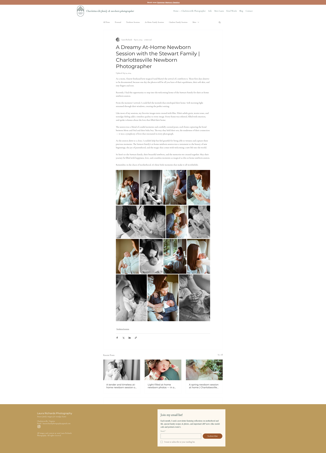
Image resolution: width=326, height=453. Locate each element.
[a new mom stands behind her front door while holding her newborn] (204, 370)
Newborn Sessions (133, 22)
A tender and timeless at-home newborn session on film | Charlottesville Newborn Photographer (121, 386)
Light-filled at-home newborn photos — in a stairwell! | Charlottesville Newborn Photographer (162, 386)
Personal (118, 22)
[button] (210, 11)
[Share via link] (136, 337)
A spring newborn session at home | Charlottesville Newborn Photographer (204, 386)
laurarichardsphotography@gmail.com (56, 423)
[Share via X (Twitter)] (123, 337)
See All (220, 355)
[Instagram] (39, 426)
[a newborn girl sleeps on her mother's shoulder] (163, 370)
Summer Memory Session (168, 2)
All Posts (106, 22)
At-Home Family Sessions (154, 22)
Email (163, 431)
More (194, 22)
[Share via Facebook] (117, 337)
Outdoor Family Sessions (178, 22)
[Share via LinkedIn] (129, 337)
